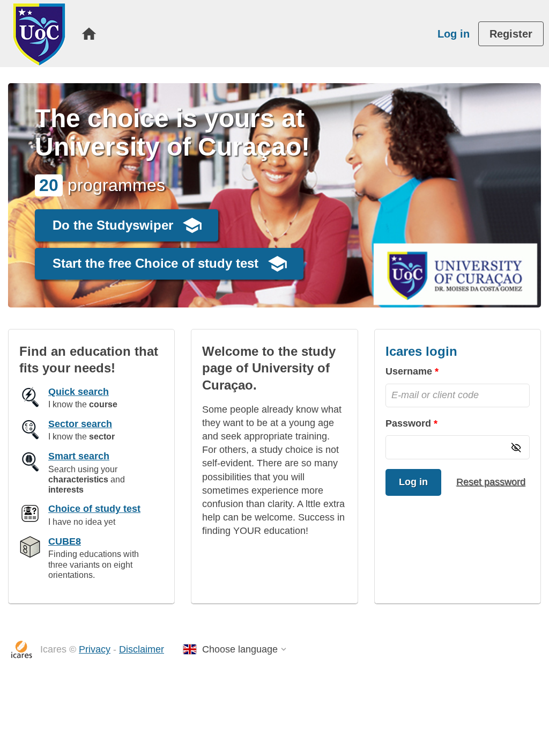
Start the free (155, 263)
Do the (113, 225)
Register (510, 34)
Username (408, 371)
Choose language (240, 649)
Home (89, 33)
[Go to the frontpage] (38, 33)
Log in (453, 34)
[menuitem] (89, 33)
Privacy (94, 649)
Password (408, 423)
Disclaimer (141, 649)
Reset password (490, 482)
